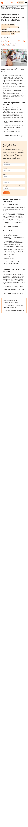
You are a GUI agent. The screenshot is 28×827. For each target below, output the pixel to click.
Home (2, 6)
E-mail (5, 174)
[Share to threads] (3, 44)
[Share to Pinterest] (8, 44)
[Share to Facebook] (14, 41)
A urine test (6, 286)
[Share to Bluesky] (24, 41)
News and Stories (11, 6)
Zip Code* (5, 180)
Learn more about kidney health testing (13, 293)
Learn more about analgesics (10, 226)
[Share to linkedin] (14, 44)
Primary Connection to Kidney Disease (13, 186)
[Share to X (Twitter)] (19, 41)
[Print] (3, 41)
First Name (6, 162)
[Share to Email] (8, 41)
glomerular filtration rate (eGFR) (14, 280)
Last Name (6, 168)
